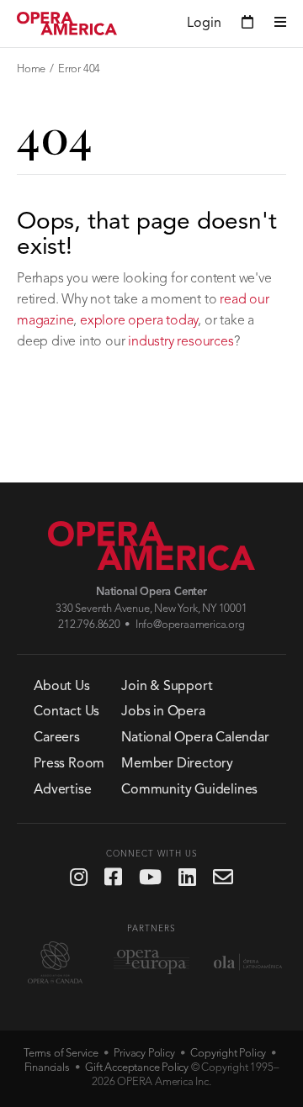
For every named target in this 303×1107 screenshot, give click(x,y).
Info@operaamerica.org (190, 624)
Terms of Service (61, 1053)
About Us (61, 686)
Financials (47, 1067)
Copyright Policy (228, 1053)
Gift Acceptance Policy (137, 1067)
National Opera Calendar (194, 738)
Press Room (69, 764)
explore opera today (139, 321)
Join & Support (166, 686)
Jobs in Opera (163, 712)
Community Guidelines (189, 790)
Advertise (62, 790)
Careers (57, 738)
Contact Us (66, 712)
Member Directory (177, 764)
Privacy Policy (144, 1053)
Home (31, 69)
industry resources (180, 342)
